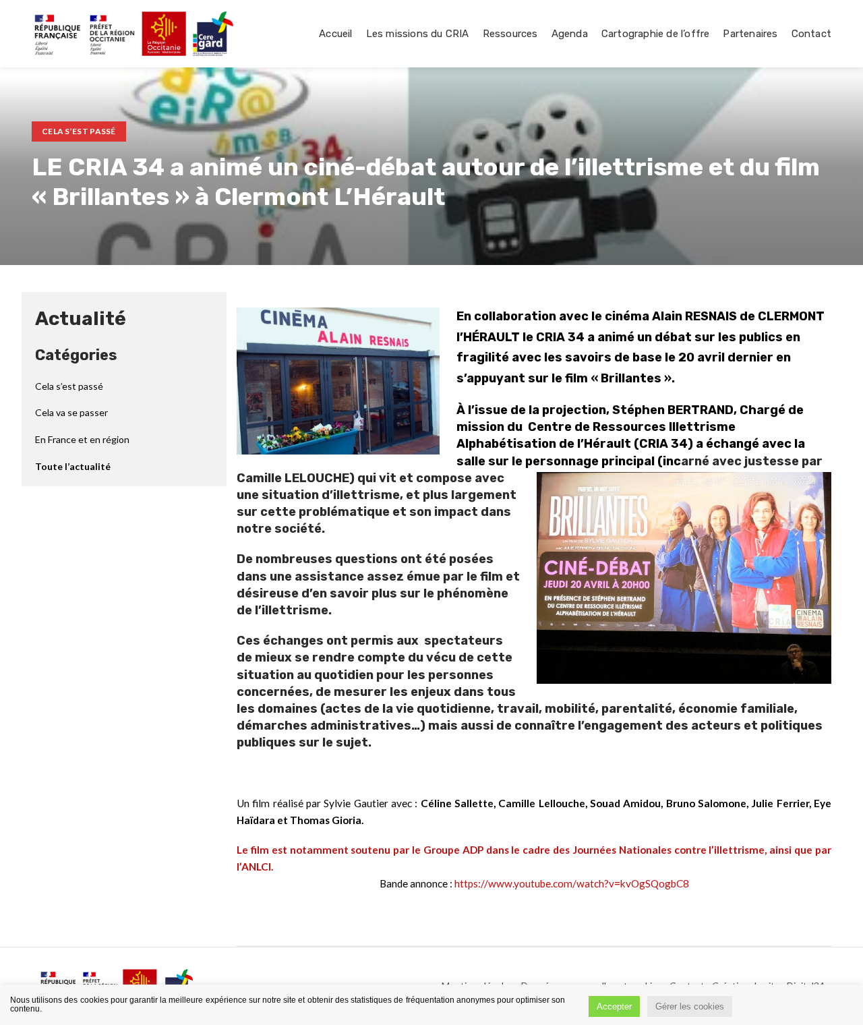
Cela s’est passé (79, 131)
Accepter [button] (614, 1006)
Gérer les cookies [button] (689, 1006)
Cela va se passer (71, 412)
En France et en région (82, 439)
